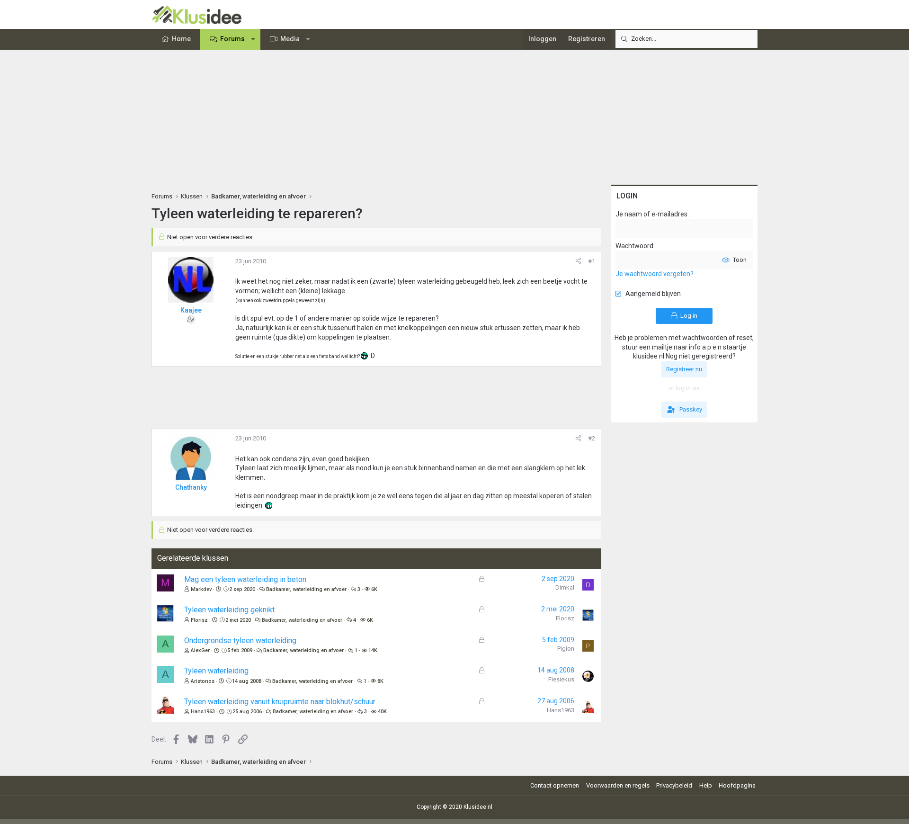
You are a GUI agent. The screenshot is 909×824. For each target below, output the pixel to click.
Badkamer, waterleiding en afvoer (306, 589)
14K (372, 650)
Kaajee (191, 310)
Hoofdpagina (737, 785)
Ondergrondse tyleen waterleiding (240, 640)
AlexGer (200, 650)
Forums (232, 39)
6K (374, 589)
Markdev (201, 589)
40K (382, 711)
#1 (591, 261)
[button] (253, 39)
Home (181, 39)
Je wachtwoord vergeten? (654, 274)
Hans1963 (203, 711)
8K (380, 681)
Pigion (565, 648)
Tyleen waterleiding (216, 670)
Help (705, 785)
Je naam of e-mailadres (651, 214)
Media (290, 39)
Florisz (199, 620)
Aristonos (202, 681)
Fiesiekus (561, 679)
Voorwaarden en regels (618, 785)
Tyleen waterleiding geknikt (229, 609)
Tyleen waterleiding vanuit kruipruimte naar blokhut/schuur (279, 701)
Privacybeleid (674, 785)
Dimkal (564, 587)
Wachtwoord (634, 246)
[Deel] (578, 261)
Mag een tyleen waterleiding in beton (245, 579)
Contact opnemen (554, 785)
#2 (591, 438)
